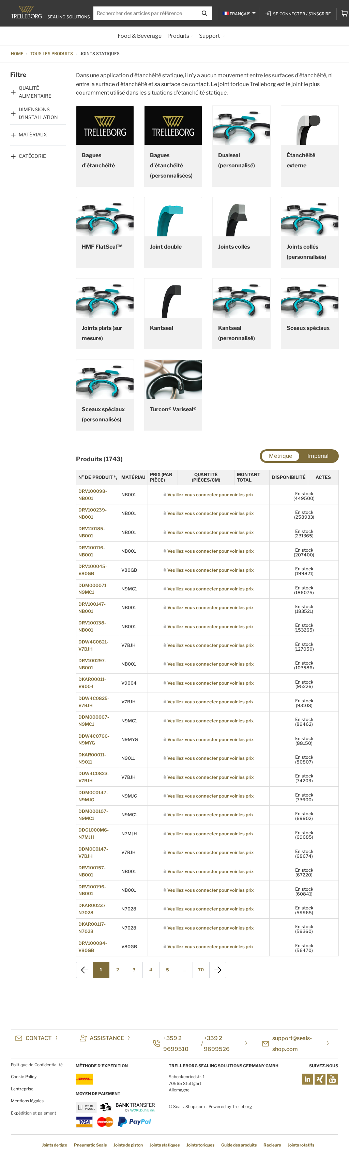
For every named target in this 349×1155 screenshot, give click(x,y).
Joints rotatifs (301, 1145)
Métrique (280, 456)
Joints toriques (200, 1145)
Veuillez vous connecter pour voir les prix (210, 494)
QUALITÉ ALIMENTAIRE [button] (35, 91)
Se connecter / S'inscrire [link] (302, 13)
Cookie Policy (23, 1076)
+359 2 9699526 (217, 1043)
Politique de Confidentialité (37, 1064)
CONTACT (39, 1038)
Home (17, 53)
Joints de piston (128, 1145)
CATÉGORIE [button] (32, 156)
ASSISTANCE (107, 1038)
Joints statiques (165, 1145)
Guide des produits (239, 1145)
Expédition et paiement (33, 1113)
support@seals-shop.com (292, 1043)
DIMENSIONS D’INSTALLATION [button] (38, 113)
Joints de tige (54, 1145)
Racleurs (272, 1145)
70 (201, 969)
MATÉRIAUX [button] (33, 134)
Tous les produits (51, 53)
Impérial (318, 456)
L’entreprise (22, 1088)
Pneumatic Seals (90, 1145)
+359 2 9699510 (175, 1043)
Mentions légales (27, 1100)
